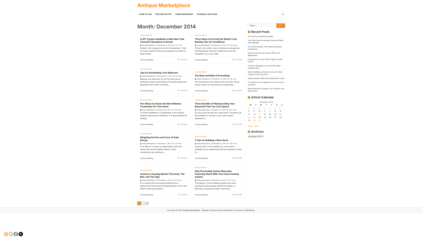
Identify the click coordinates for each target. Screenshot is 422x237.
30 (254, 120)
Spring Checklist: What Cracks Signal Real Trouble (266, 78)
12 (270, 111)
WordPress (250, 210)
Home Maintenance (184, 14)
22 (249, 117)
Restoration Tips (164, 14)
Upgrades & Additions (207, 14)
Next (147, 203)
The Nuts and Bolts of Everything (212, 75)
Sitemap (205, 210)
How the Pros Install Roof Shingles (260, 36)
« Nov (250, 126)
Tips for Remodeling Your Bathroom (159, 72)
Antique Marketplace (163, 5)
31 (259, 120)
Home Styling (145, 14)
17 (259, 114)
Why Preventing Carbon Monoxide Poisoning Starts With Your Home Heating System (217, 174)
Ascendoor (228, 210)
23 (254, 117)
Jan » (256, 126)
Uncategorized (146, 35)
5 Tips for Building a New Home (211, 140)
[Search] (283, 14)
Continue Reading (146, 60)
